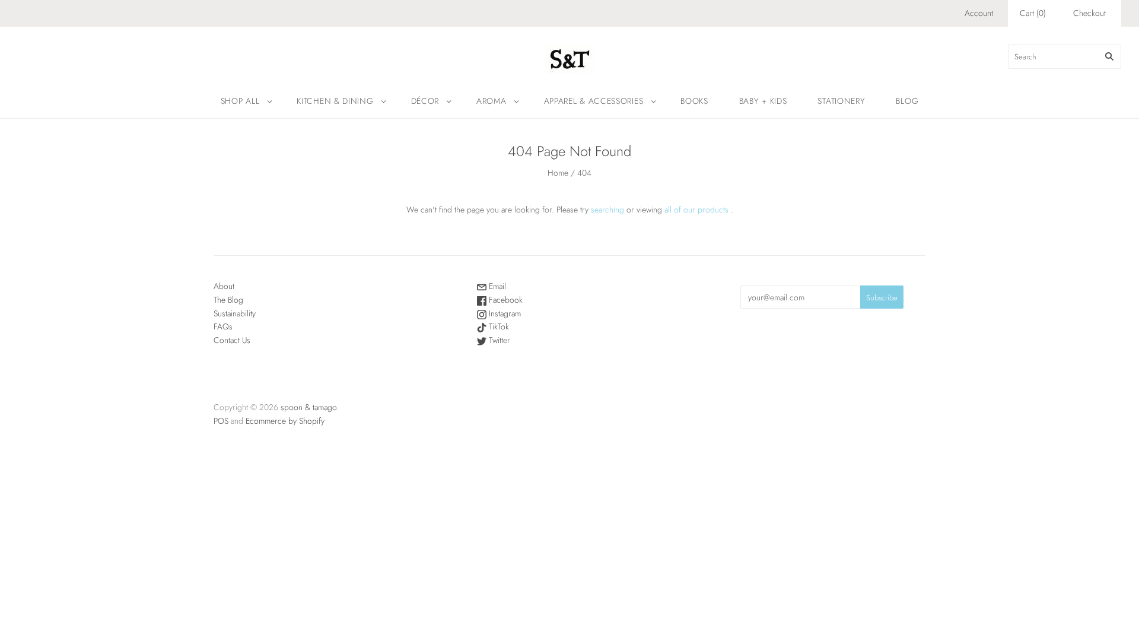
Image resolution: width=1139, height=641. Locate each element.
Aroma (491, 101)
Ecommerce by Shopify (285, 421)
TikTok (497, 326)
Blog (907, 101)
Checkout (1089, 13)
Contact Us (232, 340)
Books (694, 101)
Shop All (240, 101)
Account (979, 13)
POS (221, 421)
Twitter (498, 340)
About (224, 286)
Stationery (841, 101)
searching (607, 209)
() (1033, 13)
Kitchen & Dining (335, 101)
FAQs (223, 326)
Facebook (504, 300)
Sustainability (235, 313)
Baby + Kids (763, 101)
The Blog (228, 300)
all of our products (696, 209)
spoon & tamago (308, 407)
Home (558, 173)
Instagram (503, 313)
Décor (425, 101)
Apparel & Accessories (594, 101)
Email (496, 286)
